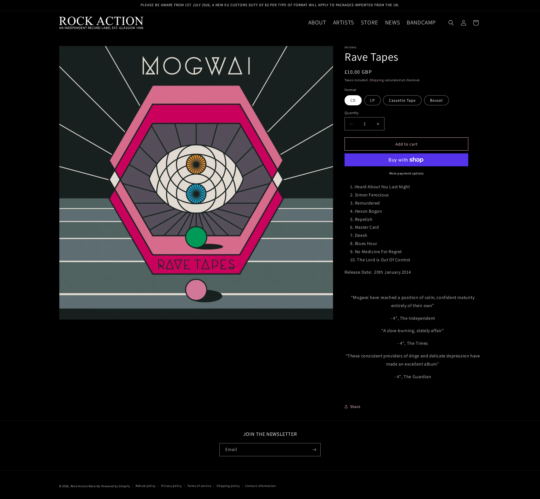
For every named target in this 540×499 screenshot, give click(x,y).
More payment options (406, 173)
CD (353, 100)
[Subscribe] (314, 449)
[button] (451, 23)
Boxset (436, 100)
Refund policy (146, 486)
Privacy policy (171, 486)
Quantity (352, 112)
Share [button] (355, 406)
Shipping (377, 80)
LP (372, 100)
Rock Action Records (85, 486)
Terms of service (199, 486)
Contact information (260, 486)
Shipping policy (228, 486)
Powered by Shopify (115, 486)
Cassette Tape (402, 100)
